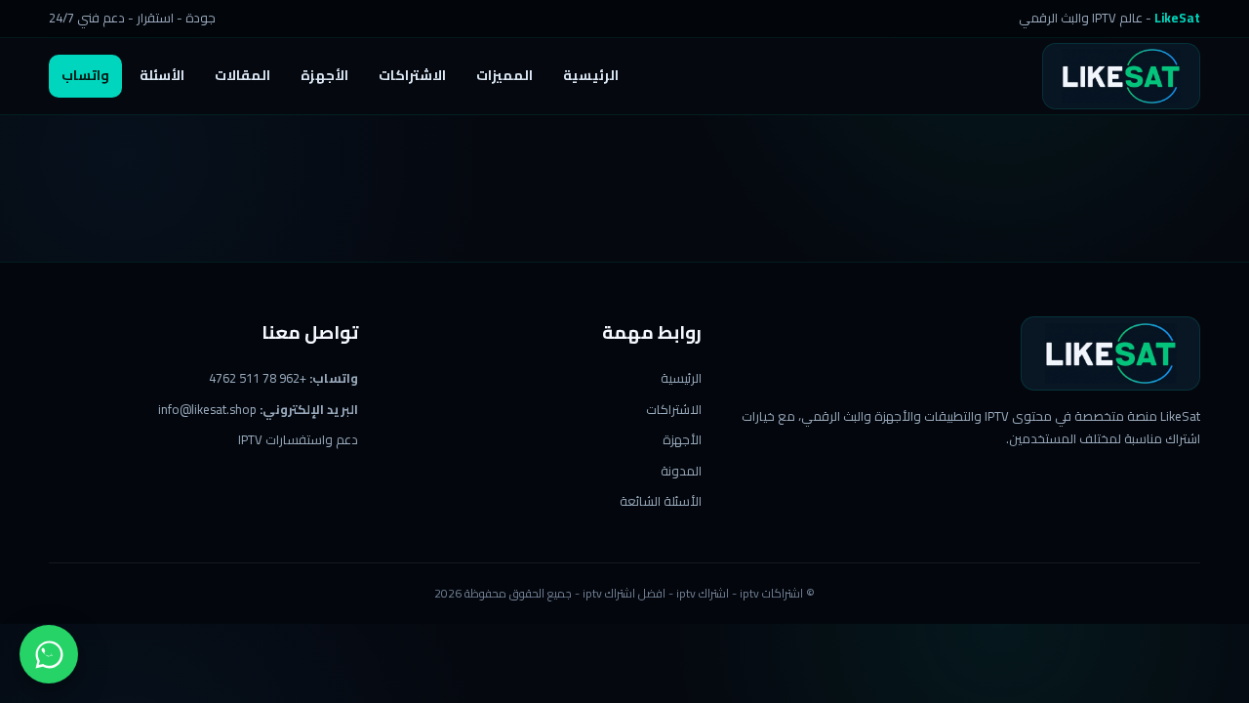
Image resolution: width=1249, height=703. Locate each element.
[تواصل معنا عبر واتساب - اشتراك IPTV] (49, 654)
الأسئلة (162, 75)
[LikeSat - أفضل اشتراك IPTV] (1110, 353)
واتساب (85, 75)
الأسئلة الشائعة (661, 501)
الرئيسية (591, 75)
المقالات (242, 75)
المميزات (504, 75)
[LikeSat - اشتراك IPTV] (1121, 76)
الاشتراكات (412, 75)
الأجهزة (324, 75)
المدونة (681, 470)
